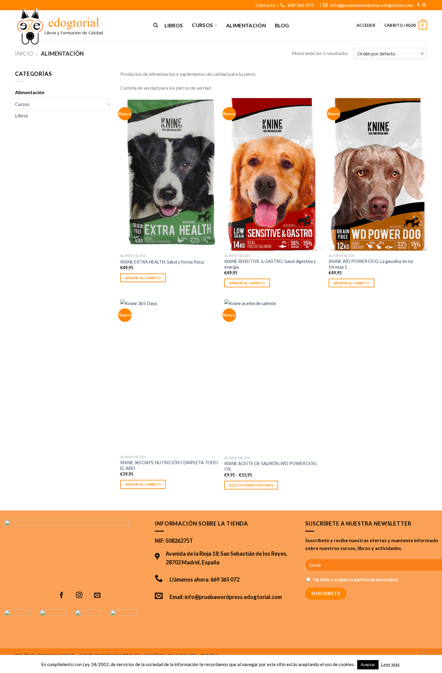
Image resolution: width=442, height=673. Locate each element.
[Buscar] (155, 25)
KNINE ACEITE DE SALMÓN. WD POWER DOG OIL (270, 466)
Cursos (22, 104)
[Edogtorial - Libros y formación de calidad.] (77, 26)
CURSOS (202, 25)
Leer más (390, 664)
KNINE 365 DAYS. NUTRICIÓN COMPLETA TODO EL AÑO (169, 465)
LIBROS (173, 25)
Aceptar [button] (368, 664)
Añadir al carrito (143, 278)
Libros (21, 115)
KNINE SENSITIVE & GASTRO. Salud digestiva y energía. (270, 264)
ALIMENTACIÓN (246, 25)
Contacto (265, 5)
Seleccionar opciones (251, 485)
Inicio (24, 53)
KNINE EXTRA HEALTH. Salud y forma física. (162, 261)
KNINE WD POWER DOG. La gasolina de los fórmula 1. (371, 264)
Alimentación (30, 92)
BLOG (282, 25)
